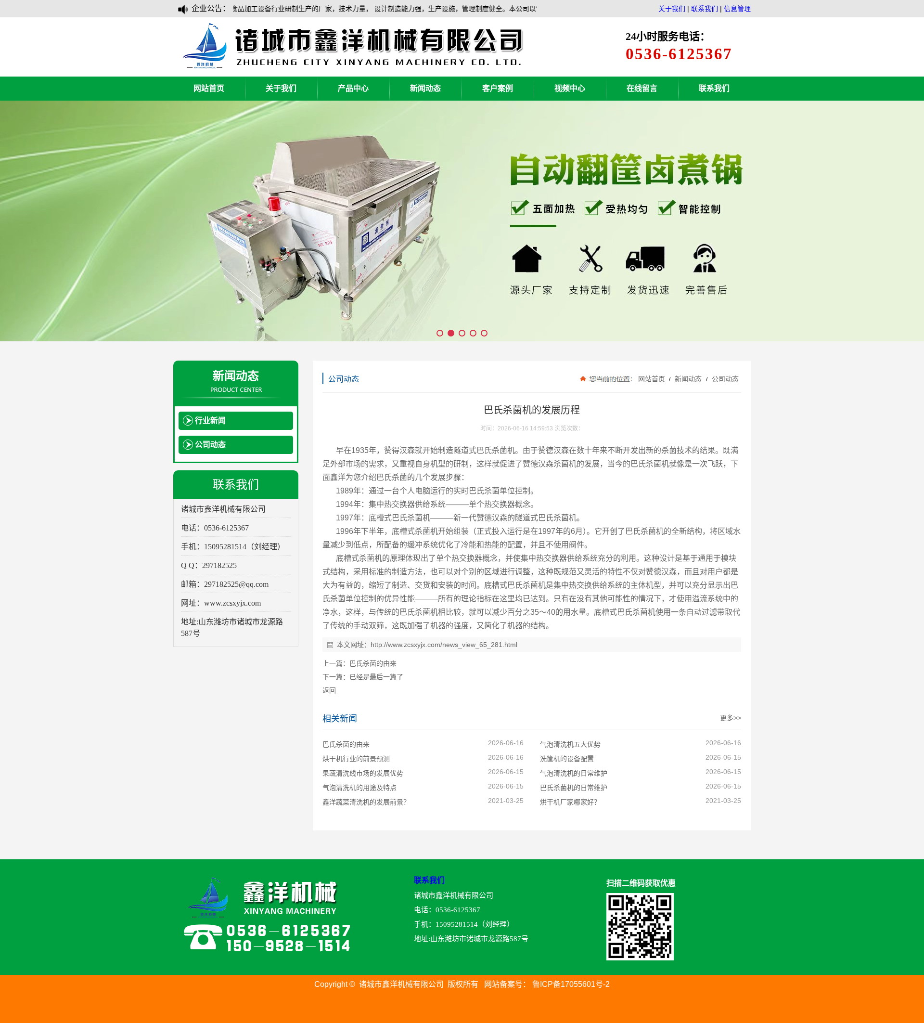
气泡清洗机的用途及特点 (359, 787)
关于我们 (671, 9)
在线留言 (642, 88)
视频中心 (569, 88)
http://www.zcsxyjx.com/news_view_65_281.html (444, 644)
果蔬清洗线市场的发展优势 (362, 773)
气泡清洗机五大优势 (570, 744)
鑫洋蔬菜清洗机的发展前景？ (366, 802)
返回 (329, 690)
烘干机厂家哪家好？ (570, 802)
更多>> (730, 718)
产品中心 (353, 88)
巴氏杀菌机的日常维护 (573, 787)
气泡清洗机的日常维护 (573, 773)
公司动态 (724, 379)
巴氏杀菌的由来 (373, 663)
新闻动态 (425, 88)
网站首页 (208, 88)
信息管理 (737, 9)
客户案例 (497, 88)
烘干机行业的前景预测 (356, 759)
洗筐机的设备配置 (567, 759)
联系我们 (704, 9)
